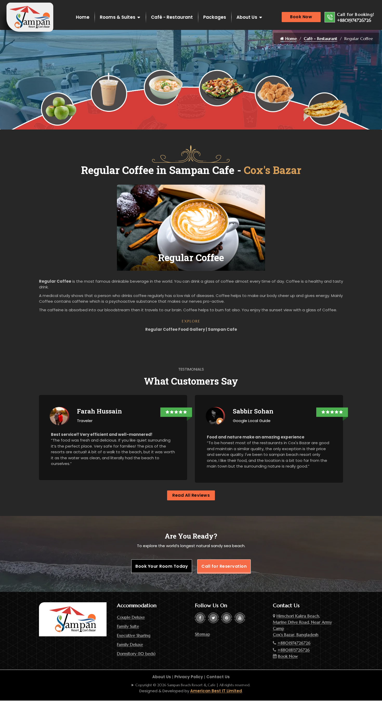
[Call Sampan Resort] (330, 17)
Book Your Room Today (161, 566)
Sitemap (202, 634)
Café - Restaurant (172, 17)
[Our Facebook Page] (200, 618)
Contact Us (218, 677)
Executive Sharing (133, 635)
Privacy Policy (188, 677)
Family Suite (128, 626)
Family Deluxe (130, 644)
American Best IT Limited (216, 691)
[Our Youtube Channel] (240, 618)
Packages (214, 17)
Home (82, 17)
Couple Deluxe (131, 617)
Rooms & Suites (117, 17)
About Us (246, 17)
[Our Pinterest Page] (226, 618)
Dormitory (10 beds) (136, 653)
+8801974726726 (354, 20)
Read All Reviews (191, 495)
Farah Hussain (99, 411)
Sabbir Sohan (253, 411)
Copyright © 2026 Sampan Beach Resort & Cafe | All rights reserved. (192, 685)
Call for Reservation (224, 566)
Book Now (301, 17)
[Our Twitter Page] (213, 618)
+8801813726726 (294, 649)
